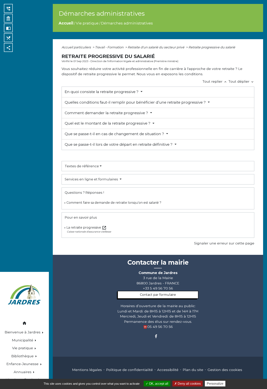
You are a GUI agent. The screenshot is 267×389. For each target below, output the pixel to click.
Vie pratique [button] (23, 348)
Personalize (215, 383)
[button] (24, 323)
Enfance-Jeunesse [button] (22, 364)
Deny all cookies (189, 383)
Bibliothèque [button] (23, 356)
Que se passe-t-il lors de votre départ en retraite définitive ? (119, 144)
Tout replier (214, 81)
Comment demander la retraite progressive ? (107, 113)
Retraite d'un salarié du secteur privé (156, 47)
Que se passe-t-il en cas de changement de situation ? (115, 134)
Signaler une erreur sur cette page (224, 243)
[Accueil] (24, 295)
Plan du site (193, 370)
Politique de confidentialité (129, 370)
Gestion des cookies (225, 370)
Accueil (66, 23)
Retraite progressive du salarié (211, 47)
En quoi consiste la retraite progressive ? (102, 92)
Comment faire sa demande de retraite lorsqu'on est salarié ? (113, 202)
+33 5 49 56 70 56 (158, 288)
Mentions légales (87, 370)
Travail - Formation (109, 47)
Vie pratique (87, 23)
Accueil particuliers (77, 47)
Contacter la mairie (158, 262)
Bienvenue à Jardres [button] (23, 332)
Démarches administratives (127, 23)
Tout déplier (241, 81)
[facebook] (158, 336)
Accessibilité (167, 370)
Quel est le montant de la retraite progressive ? (108, 123)
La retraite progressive (86, 227)
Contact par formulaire (158, 295)
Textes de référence (82, 166)
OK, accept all (158, 383)
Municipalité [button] (23, 340)
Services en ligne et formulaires (92, 179)
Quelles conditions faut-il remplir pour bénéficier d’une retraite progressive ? (136, 102)
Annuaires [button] (23, 372)
